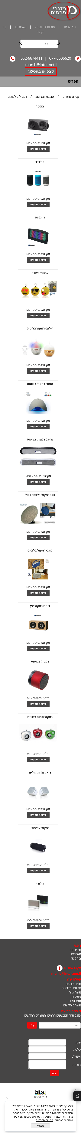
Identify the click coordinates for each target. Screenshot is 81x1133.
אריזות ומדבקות (71, 988)
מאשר (40, 1125)
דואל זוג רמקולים (40, 772)
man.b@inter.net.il (41, 64)
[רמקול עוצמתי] (38, 856)
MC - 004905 (34, 309)
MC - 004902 (34, 531)
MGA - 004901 (34, 476)
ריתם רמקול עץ (40, 606)
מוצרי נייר (75, 992)
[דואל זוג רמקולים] (38, 801)
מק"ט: (46, 143)
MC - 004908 (34, 643)
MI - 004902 (34, 865)
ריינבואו (40, 217)
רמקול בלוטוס (40, 661)
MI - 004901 (34, 754)
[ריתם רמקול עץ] (38, 634)
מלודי (40, 883)
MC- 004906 (34, 920)
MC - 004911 (34, 143)
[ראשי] (64, 11)
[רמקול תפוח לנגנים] (38, 743)
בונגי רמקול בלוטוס (40, 550)
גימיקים (76, 996)
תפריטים (75, 1001)
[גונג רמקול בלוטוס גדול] (38, 523)
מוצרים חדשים (72, 1005)
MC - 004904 (34, 365)
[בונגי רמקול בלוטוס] (38, 579)
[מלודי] (38, 912)
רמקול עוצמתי (40, 828)
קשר (40, 32)
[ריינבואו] (38, 246)
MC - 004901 (34, 420)
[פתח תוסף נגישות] (77, 1096)
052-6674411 (31, 58)
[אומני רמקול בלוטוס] (38, 412)
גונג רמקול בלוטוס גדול (40, 495)
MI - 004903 (34, 698)
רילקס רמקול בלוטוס (40, 328)
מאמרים (20, 26)
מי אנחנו (75, 950)
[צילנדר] (38, 190)
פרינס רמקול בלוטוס (40, 439)
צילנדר (39, 162)
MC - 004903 (34, 587)
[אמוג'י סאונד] (38, 298)
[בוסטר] (38, 135)
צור (4, 26)
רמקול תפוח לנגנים (40, 717)
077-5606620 (59, 58)
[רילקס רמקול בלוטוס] (38, 357)
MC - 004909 (34, 254)
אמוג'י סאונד (40, 273)
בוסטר (40, 106)
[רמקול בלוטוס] (38, 690)
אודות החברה (44, 26)
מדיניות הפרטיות (44, 1120)
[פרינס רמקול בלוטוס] (38, 465)
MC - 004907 (34, 809)
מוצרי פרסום (73, 983)
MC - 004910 (34, 198)
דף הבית (69, 26)
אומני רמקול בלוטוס (40, 384)
